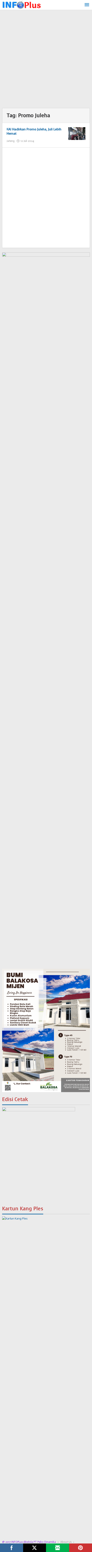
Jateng (11, 141)
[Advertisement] (46, 60)
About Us (65, 1541)
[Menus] (87, 5)
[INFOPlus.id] (21, 4)
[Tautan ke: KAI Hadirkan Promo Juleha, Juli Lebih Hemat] (76, 133)
